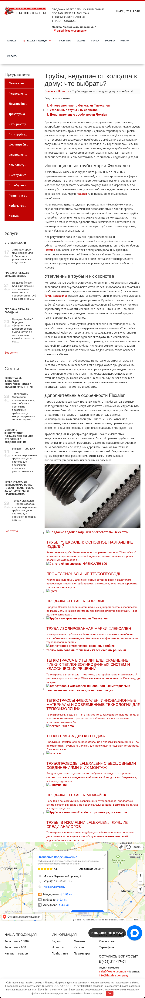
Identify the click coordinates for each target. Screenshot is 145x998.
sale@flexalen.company (71, 30)
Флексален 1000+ (17, 941)
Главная (11, 41)
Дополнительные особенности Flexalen (76, 114)
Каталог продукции (40, 41)
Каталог (79, 947)
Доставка (110, 41)
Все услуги (11, 352)
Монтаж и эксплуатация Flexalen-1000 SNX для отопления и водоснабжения (19, 436)
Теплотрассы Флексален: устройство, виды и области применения (19, 382)
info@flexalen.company (113, 975)
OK (109, 993)
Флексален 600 (15, 947)
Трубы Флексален (56, 295)
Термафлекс (107, 947)
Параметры (82, 953)
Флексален (107, 941)
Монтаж (95, 41)
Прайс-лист (60, 953)
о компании (65, 41)
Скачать (81, 41)
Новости (63, 91)
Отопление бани (15, 243)
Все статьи (12, 531)
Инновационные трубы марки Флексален (78, 105)
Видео (56, 941)
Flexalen (81, 193)
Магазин (124, 41)
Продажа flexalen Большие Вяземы (17, 274)
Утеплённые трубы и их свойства (72, 110)
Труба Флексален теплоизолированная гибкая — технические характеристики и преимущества (19, 488)
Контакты (12, 56)
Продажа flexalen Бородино (17, 311)
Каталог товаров (16, 953)
